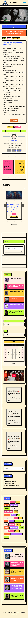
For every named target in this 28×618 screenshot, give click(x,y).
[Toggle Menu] (24, 2)
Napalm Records (8, 511)
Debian (17, 530)
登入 (5, 479)
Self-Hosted (14, 505)
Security (7, 505)
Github (21, 527)
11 (8, 352)
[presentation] (14, 196)
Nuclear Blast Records (15, 130)
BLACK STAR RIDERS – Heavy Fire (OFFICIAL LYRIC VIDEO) (7, 165)
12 (11, 352)
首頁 (4, 25)
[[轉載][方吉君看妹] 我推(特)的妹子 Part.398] (6, 293)
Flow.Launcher (19, 521)
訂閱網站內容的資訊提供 (10, 481)
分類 (5, 321)
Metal (3, 130)
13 (14, 352)
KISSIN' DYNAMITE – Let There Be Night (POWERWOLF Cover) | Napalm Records (13, 208)
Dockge (11, 530)
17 (5, 354)
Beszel (18, 524)
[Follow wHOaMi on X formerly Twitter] (10, 150)
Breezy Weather (8, 518)
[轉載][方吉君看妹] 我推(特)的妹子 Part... (16, 292)
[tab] (11, 224)
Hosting (6, 502)
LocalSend (11, 524)
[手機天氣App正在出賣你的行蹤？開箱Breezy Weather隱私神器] (6, 312)
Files (6, 524)
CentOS (6, 537)
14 (16, 352)
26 (11, 357)
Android (11, 521)
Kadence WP (14, 614)
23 (22, 354)
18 (8, 354)
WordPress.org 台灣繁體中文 (11, 485)
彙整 (5, 331)
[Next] (23, 205)
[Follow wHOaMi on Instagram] (13, 150)
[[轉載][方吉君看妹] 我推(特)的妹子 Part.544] (6, 306)
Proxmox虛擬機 (13, 527)
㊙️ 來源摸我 (14, 120)
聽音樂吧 (7, 25)
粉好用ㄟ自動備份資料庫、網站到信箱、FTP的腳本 (16, 286)
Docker (13, 508)
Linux (18, 502)
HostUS (12, 502)
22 (19, 354)
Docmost (7, 534)
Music (7, 130)
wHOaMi (9, 38)
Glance (13, 514)
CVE (16, 511)
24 (5, 357)
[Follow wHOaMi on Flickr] (18, 150)
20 (14, 354)
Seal (18, 514)
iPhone (6, 527)
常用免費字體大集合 (15, 298)
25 (8, 357)
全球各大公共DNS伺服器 (16, 278)
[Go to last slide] (5, 205)
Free (6, 530)
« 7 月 (13, 363)
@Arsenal (16, 390)
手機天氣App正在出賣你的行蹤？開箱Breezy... (15, 311)
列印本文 (11, 126)
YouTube (23, 130)
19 (11, 354)
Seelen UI (7, 514)
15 (19, 352)
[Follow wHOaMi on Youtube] (15, 150)
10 (5, 352)
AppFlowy (7, 508)
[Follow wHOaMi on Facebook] (8, 150)
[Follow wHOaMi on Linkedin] (20, 150)
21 (16, 354)
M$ (20, 518)
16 (22, 352)
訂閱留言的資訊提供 (9, 483)
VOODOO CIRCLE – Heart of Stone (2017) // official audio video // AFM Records (20, 167)
